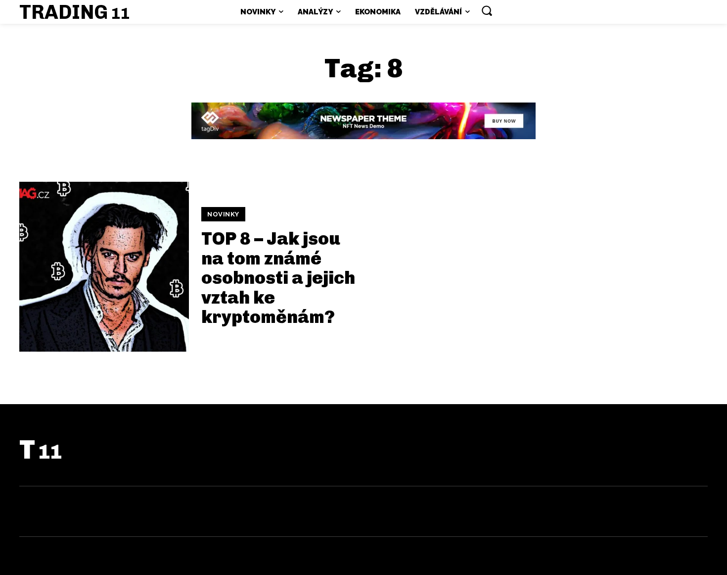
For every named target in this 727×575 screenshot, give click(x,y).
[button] (487, 10)
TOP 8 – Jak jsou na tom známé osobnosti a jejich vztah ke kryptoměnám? (278, 277)
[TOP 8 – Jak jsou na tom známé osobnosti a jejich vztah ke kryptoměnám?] (104, 267)
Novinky (223, 214)
